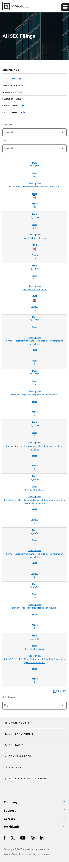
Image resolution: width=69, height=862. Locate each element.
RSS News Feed (18, 756)
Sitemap (13, 767)
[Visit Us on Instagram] (32, 837)
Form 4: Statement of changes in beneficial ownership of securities (34, 342)
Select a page (9, 697)
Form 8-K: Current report (34, 238)
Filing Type (7, 125)
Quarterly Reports (12, 92)
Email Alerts (17, 723)
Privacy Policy (29, 855)
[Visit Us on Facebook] (4, 837)
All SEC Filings (10, 79)
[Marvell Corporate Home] (15, 6)
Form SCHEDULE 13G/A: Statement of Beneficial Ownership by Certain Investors (34, 502)
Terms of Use (10, 855)
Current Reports (11, 106)
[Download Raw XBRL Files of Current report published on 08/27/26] (34, 249)
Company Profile (20, 734)
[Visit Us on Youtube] (23, 837)
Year (4, 141)
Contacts (14, 745)
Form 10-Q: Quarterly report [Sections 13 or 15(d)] (34, 187)
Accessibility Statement (26, 778)
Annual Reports (11, 86)
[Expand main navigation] (65, 7)
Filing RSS (59, 691)
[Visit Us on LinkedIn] (41, 837)
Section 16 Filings (11, 99)
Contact (46, 855)
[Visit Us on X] (13, 837)
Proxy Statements (12, 112)
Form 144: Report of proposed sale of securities (34, 395)
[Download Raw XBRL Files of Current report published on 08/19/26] (34, 300)
